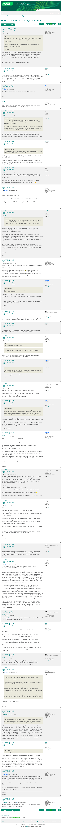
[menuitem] (58, 13)
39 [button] (53, 24)
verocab (46, 323)
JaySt (46, 400)
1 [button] (43, 24)
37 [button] (48, 24)
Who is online (5, 815)
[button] (40, 24)
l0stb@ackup (47, 335)
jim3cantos (47, 141)
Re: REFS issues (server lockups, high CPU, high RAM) (9, 30)
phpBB (27, 826)
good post (8, 617)
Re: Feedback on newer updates (7, 100)
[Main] (8, 3)
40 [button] (55, 24)
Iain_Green (6, 190)
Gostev (5, 263)
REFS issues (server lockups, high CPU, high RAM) (23, 20)
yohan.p (18, 817)
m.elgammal (13, 817)
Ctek (45, 28)
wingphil (46, 210)
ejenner (46, 110)
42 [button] (58, 24)
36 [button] (46, 24)
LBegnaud (46, 559)
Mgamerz (46, 68)
